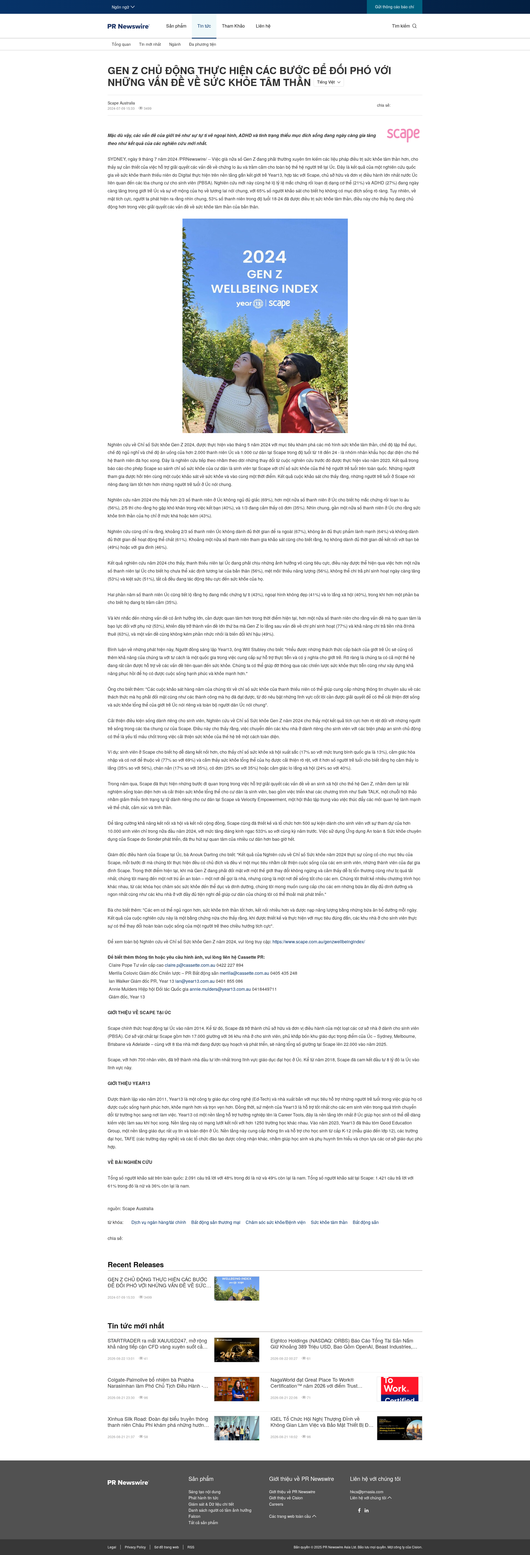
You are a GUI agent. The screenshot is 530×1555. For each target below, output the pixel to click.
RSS (190, 1547)
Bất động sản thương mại (215, 1222)
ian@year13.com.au (195, 981)
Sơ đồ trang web (166, 1547)
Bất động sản (366, 1222)
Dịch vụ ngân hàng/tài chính (158, 1222)
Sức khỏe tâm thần (329, 1222)
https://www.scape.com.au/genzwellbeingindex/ (318, 941)
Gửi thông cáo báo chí (394, 6)
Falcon (194, 1516)
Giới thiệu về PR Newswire (301, 1479)
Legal (112, 1547)
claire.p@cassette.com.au (190, 965)
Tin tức (204, 26)
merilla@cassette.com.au (244, 973)
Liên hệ (263, 26)
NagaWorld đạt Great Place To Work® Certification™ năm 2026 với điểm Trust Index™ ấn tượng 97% (314, 1383)
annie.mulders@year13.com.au (220, 989)
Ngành (175, 44)
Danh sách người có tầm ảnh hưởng (220, 1510)
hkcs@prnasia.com (366, 1491)
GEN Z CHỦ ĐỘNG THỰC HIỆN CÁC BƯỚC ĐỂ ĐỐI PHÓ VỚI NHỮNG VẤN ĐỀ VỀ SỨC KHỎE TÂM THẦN (157, 1282)
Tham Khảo (233, 26)
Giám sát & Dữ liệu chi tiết (211, 1504)
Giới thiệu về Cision (286, 1497)
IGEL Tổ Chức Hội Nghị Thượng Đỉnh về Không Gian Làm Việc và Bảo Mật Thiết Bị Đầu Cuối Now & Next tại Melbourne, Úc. (322, 1422)
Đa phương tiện (202, 44)
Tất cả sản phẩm (203, 1522)
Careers (276, 1504)
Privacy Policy (135, 1547)
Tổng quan (121, 44)
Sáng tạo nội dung (205, 1491)
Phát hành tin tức (203, 1497)
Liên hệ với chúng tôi (375, 1479)
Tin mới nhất (150, 44)
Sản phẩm (176, 26)
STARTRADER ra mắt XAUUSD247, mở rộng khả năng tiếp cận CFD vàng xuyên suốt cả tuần (157, 1343)
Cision (417, 1547)
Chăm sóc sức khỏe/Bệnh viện (276, 1222)
